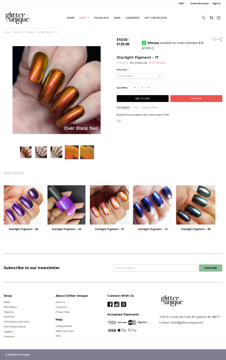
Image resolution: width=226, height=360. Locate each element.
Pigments (9, 312)
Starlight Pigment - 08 (195, 229)
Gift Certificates (156, 17)
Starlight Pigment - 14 (152, 229)
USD (181, 3)
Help (58, 335)
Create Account (199, 3)
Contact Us (61, 307)
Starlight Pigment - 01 (109, 229)
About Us (60, 302)
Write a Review (157, 62)
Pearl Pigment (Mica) (14, 326)
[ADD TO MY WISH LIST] (37, 196)
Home (70, 17)
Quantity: (122, 87)
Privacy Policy (63, 312)
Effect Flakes (10, 307)
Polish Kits (101, 17)
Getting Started (64, 326)
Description (123, 107)
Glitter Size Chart (65, 331)
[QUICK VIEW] (37, 191)
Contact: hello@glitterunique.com (181, 322)
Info (136, 107)
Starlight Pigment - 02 (66, 229)
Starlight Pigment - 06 (23, 229)
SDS (119, 120)
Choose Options (23, 217)
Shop (83, 17)
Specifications (150, 107)
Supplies (8, 331)
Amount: (123, 69)
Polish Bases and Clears (17, 321)
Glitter (7, 302)
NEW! (117, 17)
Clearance (132, 17)
